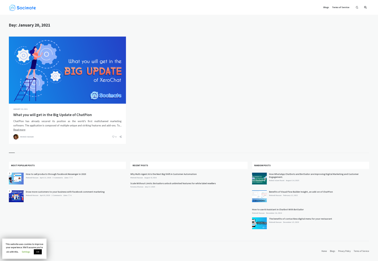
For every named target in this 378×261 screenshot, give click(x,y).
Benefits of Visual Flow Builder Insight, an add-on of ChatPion (301, 191)
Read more (19, 129)
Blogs (326, 7)
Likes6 (67, 195)
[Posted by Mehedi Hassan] (16, 136)
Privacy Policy (344, 251)
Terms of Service (340, 7)
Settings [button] (26, 251)
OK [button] (37, 252)
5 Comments (58, 178)
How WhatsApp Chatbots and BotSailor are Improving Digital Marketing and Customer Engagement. (314, 175)
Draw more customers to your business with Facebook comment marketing (65, 191)
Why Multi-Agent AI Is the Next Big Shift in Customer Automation (163, 174)
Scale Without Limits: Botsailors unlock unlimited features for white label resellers (173, 183)
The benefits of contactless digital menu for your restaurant (301, 218)
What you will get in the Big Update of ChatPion (52, 114)
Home (324, 251)
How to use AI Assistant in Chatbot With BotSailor (278, 209)
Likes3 (68, 178)
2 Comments (57, 195)
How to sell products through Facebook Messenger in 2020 (56, 174)
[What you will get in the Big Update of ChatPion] (13, 96)
